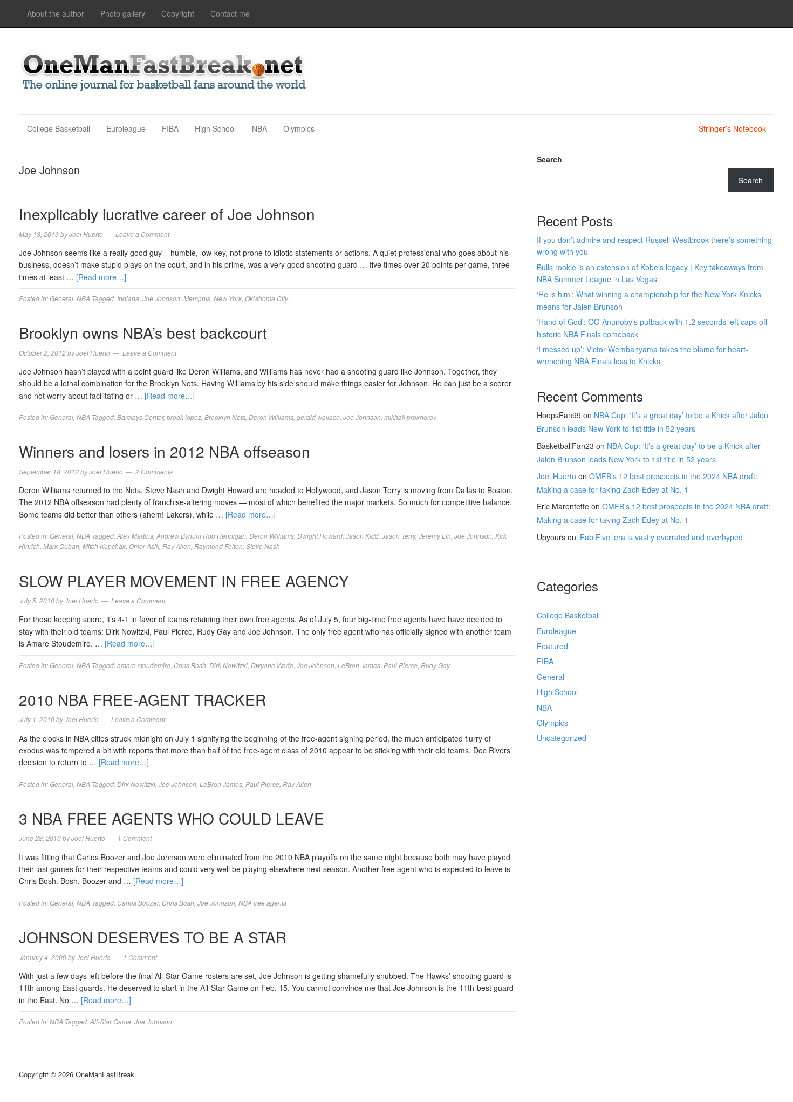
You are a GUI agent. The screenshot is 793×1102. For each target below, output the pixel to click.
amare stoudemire (143, 665)
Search (549, 159)
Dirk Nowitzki (228, 665)
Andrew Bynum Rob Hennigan (201, 535)
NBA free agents (262, 902)
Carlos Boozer (138, 902)
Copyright (177, 13)
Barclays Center (140, 416)
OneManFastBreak (164, 69)
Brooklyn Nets (224, 416)
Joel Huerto (556, 476)
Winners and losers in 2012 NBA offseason (164, 451)
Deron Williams (271, 416)
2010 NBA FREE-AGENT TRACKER (142, 699)
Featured (552, 646)
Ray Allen (176, 545)
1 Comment (135, 837)
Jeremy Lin (435, 535)
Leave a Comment (142, 234)
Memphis (196, 298)
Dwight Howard (320, 535)
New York (228, 298)
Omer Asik (144, 545)
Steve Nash (263, 545)
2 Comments (154, 471)
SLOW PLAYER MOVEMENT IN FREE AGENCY (184, 580)
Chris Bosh (190, 665)
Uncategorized (561, 737)
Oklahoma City (266, 298)
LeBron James (359, 665)
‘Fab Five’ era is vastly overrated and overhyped (660, 537)
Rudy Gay (435, 665)
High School (215, 128)
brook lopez (184, 416)
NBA (259, 128)
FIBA (170, 128)
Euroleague (126, 128)
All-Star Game (110, 1021)
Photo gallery (122, 13)
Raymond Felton (218, 545)
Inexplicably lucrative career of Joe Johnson (167, 214)
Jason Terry (398, 535)
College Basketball (58, 128)
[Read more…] (101, 276)
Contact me (230, 13)
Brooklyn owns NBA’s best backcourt (143, 332)
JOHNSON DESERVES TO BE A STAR (152, 937)
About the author (55, 13)
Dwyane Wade (272, 665)
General (61, 298)
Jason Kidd (362, 535)
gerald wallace (318, 416)
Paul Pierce (401, 665)
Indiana (128, 298)
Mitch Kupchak (104, 545)
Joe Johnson (161, 298)
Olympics (299, 128)
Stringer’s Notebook (732, 128)
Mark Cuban (61, 545)
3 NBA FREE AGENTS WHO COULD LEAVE (171, 818)
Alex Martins (135, 535)
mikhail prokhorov (410, 416)
